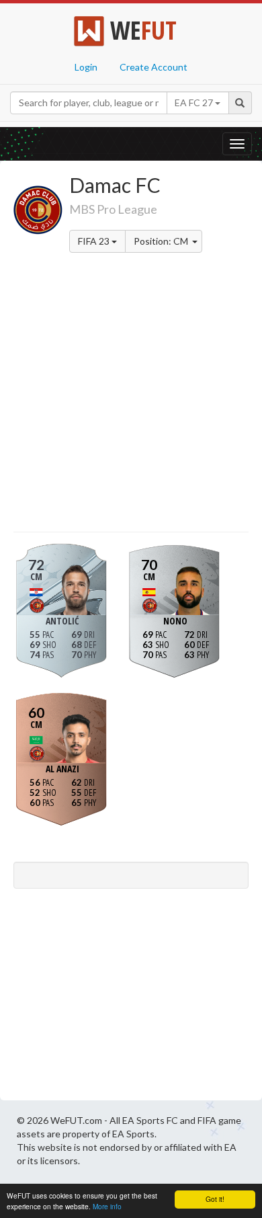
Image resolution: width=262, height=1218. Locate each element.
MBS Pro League (113, 209)
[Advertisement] (131, 394)
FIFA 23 (95, 241)
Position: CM (162, 241)
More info (107, 1206)
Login (86, 67)
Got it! (215, 1199)
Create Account (153, 67)
